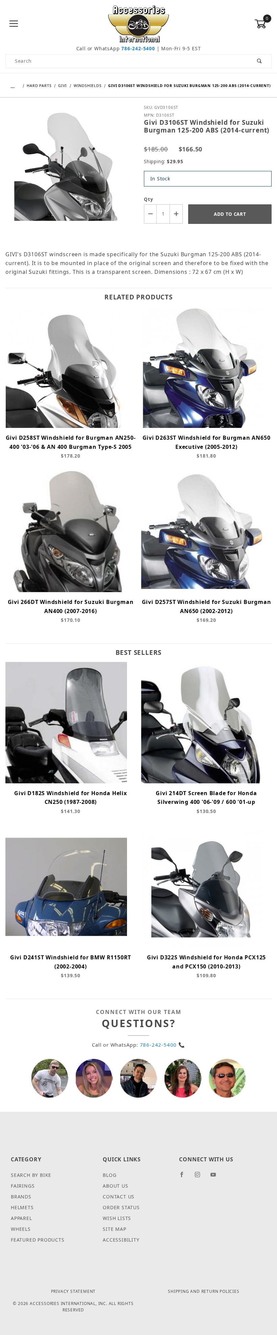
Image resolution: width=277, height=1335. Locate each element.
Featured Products (38, 1240)
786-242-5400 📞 (162, 1044)
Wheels (21, 1229)
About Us (115, 1186)
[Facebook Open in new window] (184, 1177)
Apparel (21, 1218)
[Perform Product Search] (259, 61)
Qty (148, 199)
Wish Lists (117, 1218)
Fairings (22, 1186)
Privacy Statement (73, 1291)
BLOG (109, 1175)
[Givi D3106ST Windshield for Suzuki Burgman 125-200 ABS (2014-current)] (69, 171)
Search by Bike (31, 1175)
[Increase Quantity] (176, 214)
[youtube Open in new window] (216, 1177)
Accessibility (121, 1240)
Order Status (121, 1207)
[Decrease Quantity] (150, 214)
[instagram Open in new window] (200, 1177)
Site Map (114, 1229)
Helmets (22, 1207)
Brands (21, 1196)
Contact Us (118, 1196)
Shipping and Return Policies (203, 1291)
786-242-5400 (138, 48)
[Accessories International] (138, 23)
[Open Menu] (14, 24)
